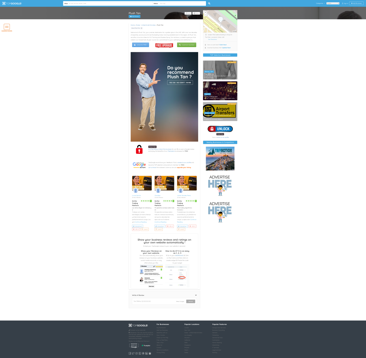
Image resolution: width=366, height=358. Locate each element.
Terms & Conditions (162, 350)
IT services (215, 347)
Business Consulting (218, 330)
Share (197, 13)
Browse (191, 301)
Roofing (214, 352)
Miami (186, 350)
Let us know (152, 167)
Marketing (215, 335)
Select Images (180, 301)
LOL (137, 229)
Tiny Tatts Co (209, 74)
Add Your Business (162, 330)
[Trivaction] (220, 159)
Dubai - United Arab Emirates (145, 25)
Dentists (214, 332)
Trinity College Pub (211, 97)
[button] (7, 27)
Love (146, 229)
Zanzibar (158, 195)
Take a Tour (160, 342)
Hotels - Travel (209, 113)
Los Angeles (188, 335)
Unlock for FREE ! (142, 45)
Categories (319, 3)
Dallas (186, 352)
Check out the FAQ (162, 337)
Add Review (135, 16)
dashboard (179, 255)
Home (133, 25)
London (186, 328)
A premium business (188, 45)
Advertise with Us (162, 332)
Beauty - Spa (209, 71)
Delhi (185, 342)
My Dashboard (161, 328)
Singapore (187, 345)
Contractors (216, 340)
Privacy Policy (161, 352)
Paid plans (171, 151)
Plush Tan (152, 147)
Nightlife (207, 94)
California (187, 340)
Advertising (215, 345)
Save (188, 13)
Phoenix (186, 347)
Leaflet (235, 31)
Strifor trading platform (135, 203)
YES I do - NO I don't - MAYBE (180, 83)
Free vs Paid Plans (162, 340)
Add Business (357, 3)
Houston (187, 337)
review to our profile (184, 162)
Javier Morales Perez (184, 195)
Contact (159, 347)
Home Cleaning (217, 342)
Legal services (216, 350)
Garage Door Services (219, 328)
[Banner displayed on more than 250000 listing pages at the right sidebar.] (220, 185)
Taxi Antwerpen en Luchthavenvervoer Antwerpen (218, 116)
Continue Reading (140, 222)
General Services (217, 337)
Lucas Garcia (136, 195)
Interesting (138, 226)
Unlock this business (164, 149)
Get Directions (212, 39)
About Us (159, 345)
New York (187, 330)
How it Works (161, 335)
